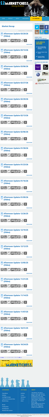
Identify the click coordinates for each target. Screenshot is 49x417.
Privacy (22, 399)
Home (3, 18)
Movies (3, 404)
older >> (20, 357)
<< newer (2, 357)
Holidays (4, 395)
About (17, 18)
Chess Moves (5, 393)
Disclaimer (26, 18)
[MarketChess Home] (15, 4)
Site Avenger (29, 415)
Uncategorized (5, 408)
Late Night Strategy (6, 397)
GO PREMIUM (36, 18)
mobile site (22, 416)
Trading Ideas (5, 406)
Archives (23, 393)
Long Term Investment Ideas (8, 399)
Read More (29, 44)
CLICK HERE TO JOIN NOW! (40, 43)
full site (27, 416)
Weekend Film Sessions (7, 410)
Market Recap (5, 401)
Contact (10, 18)
